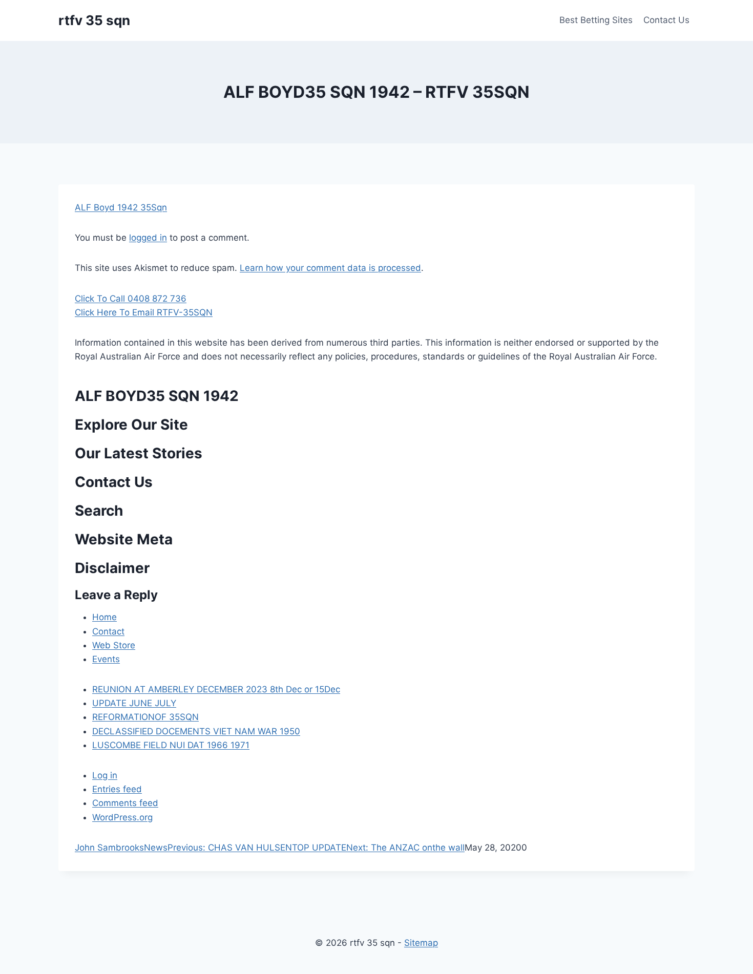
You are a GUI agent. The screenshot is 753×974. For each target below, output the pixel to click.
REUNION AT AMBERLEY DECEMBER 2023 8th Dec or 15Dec (216, 689)
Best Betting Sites (596, 20)
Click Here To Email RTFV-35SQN (144, 312)
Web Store (113, 645)
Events (106, 659)
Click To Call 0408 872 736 (130, 298)
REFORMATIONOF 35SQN (145, 717)
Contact (108, 631)
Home (104, 617)
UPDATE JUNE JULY (134, 703)
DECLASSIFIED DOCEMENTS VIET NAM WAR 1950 (196, 731)
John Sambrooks (109, 847)
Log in (104, 775)
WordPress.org (122, 817)
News (156, 847)
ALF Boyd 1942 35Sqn (121, 207)
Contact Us (666, 20)
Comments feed (125, 803)
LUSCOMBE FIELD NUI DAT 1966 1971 (170, 745)
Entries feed (117, 789)
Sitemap (421, 943)
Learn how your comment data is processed (330, 268)
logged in (148, 237)
